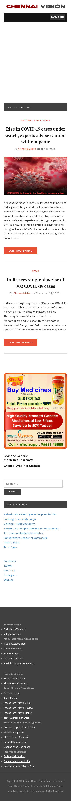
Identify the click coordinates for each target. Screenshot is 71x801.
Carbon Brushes (12, 648)
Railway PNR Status (14, 756)
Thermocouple (12, 653)
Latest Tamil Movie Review (18, 707)
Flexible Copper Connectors (19, 663)
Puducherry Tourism (14, 629)
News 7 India (11, 542)
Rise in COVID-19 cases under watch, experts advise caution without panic (35, 135)
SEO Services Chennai (16, 737)
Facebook (10, 561)
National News (31, 120)
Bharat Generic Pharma (16, 683)
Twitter (8, 566)
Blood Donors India (14, 678)
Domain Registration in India (19, 727)
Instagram (10, 575)
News (46, 120)
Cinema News (11, 693)
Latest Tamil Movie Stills (17, 703)
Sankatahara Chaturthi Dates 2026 (26, 538)
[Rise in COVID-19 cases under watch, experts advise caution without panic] (35, 175)
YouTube (8, 579)
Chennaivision (27, 149)
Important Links (17, 504)
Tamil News (10, 547)
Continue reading (23, 251)
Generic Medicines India (17, 761)
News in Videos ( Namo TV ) (19, 766)
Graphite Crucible (13, 658)
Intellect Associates (15, 643)
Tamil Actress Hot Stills (16, 717)
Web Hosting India (14, 732)
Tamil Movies (11, 698)
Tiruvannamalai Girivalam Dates (23, 533)
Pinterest (9, 570)
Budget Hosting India (15, 742)
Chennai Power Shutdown (19, 523)
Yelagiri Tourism (12, 634)
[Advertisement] (35, 66)
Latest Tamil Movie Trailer (17, 712)
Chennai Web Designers (17, 747)
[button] (57, 17)
